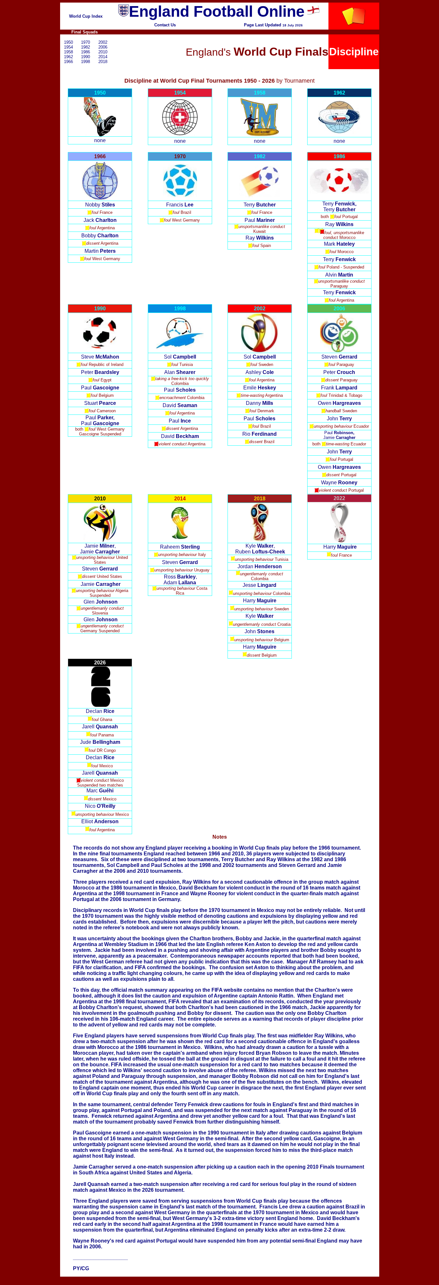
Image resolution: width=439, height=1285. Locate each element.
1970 (85, 42)
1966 (68, 61)
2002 (102, 42)
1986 (85, 52)
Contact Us (165, 25)
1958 (68, 52)
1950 (68, 42)
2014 (102, 56)
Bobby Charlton (327, 1013)
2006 (102, 47)
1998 (85, 61)
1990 (85, 56)
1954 (68, 47)
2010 (102, 52)
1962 (68, 56)
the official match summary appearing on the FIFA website (172, 990)
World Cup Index (86, 16)
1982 (85, 47)
